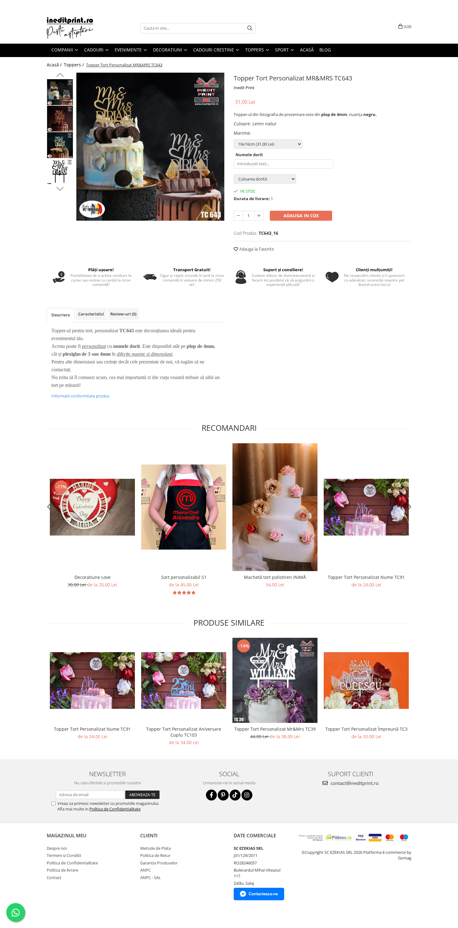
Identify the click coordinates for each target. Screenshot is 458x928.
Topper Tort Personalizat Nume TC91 (366, 577)
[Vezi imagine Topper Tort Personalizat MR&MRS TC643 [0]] (60, 92)
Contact (54, 877)
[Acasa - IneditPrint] (78, 28)
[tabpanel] (150, 147)
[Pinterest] (223, 795)
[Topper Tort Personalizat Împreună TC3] (366, 680)
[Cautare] (249, 28)
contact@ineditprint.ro (354, 783)
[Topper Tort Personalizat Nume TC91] (366, 507)
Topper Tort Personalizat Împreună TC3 (366, 729)
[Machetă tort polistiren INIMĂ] (274, 507)
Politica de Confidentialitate (115, 809)
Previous (60, 76)
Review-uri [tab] (123, 314)
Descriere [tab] (60, 315)
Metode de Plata (155, 848)
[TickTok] (235, 795)
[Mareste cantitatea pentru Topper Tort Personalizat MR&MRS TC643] (259, 216)
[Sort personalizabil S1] (183, 507)
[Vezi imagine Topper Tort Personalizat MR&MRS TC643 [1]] (60, 119)
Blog (325, 50)
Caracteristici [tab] (91, 314)
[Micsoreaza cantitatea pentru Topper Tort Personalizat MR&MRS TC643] (238, 216)
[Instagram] (246, 795)
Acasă (307, 50)
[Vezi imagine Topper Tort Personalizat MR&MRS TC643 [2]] (60, 145)
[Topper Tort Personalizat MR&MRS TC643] (150, 147)
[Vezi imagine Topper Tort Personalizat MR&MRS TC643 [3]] (60, 172)
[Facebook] (211, 795)
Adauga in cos (301, 216)
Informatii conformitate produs (80, 396)
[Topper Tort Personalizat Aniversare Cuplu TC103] (183, 680)
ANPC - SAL (150, 877)
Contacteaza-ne (263, 894)
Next (60, 188)
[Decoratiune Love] (92, 507)
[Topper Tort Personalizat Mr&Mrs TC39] (274, 680)
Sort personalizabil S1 (184, 577)
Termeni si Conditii (64, 855)
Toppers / (74, 65)
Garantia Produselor (159, 863)
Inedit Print (244, 87)
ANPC (145, 870)
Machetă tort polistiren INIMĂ (275, 577)
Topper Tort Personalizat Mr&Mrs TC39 (275, 729)
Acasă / (55, 65)
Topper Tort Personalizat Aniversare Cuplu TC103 (183, 732)
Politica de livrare (62, 870)
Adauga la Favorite (256, 249)
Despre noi (57, 848)
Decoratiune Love (92, 577)
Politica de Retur (155, 855)
